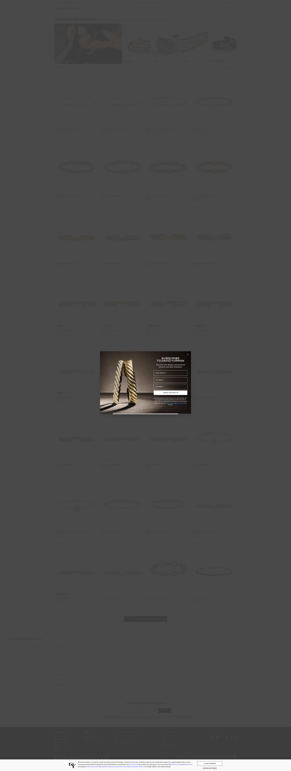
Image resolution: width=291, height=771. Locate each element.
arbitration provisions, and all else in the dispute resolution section (122, 767)
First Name (159, 380)
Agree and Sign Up (170, 393)
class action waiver (92, 767)
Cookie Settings (210, 768)
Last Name (159, 386)
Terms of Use (180, 403)
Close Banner (210, 763)
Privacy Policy (171, 403)
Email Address (161, 373)
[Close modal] (189, 353)
